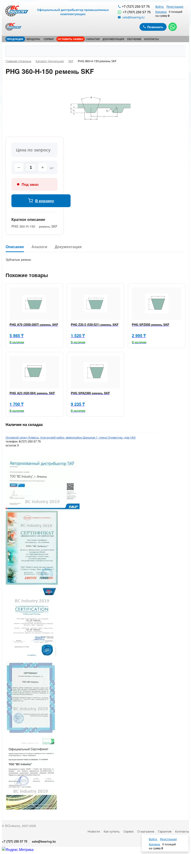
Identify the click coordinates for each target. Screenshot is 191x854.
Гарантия (164, 831)
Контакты (182, 831)
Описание (15, 247)
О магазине (145, 831)
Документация (68, 247)
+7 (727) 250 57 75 (136, 6)
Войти (159, 6)
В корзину (44, 200)
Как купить (112, 831)
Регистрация (175, 6)
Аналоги (39, 247)
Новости (94, 831)
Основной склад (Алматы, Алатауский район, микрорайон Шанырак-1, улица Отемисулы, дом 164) (71, 437)
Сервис (128, 831)
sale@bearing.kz (44, 841)
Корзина (161, 12)
